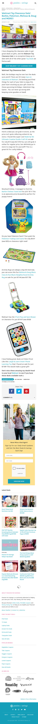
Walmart (15, 373)
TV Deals (4, 622)
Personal (4, 552)
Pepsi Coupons (6, 664)
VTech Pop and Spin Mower (25, 317)
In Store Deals (18, 379)
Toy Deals (29, 59)
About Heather (6, 610)
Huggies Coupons (7, 654)
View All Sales (5, 639)
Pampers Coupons (7, 657)
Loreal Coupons (6, 660)
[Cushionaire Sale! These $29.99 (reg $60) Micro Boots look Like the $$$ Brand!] (28, 566)
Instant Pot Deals (7, 629)
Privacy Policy (16, 717)
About (6, 714)
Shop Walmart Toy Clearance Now (19, 66)
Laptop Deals (6, 625)
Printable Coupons (25, 603)
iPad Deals (5, 619)
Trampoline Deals (7, 635)
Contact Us (15, 610)
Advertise (22, 610)
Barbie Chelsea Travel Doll (12, 191)
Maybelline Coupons (7, 647)
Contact (13, 714)
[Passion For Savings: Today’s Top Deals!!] (10, 545)
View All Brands (6, 667)
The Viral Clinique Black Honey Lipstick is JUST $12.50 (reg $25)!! (27, 555)
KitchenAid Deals (6, 632)
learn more (33, 22)
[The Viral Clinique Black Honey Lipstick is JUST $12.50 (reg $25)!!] (28, 545)
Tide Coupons (6, 650)
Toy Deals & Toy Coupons (8, 381)
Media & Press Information (28, 699)
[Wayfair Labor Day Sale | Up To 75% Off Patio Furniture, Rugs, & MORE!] (28, 522)
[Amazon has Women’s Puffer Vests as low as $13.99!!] (28, 501)
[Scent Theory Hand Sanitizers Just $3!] (10, 501)
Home (3, 8)
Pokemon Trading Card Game (13, 239)
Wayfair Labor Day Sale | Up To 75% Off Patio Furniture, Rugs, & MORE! (28, 532)
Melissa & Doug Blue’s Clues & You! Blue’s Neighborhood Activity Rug (19, 274)
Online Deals (9, 8)
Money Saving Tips (7, 605)
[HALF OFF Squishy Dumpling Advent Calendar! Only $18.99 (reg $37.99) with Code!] (10, 522)
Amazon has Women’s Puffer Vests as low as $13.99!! (26, 511)
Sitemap (24, 717)
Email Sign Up (21, 714)
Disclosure (30, 714)
